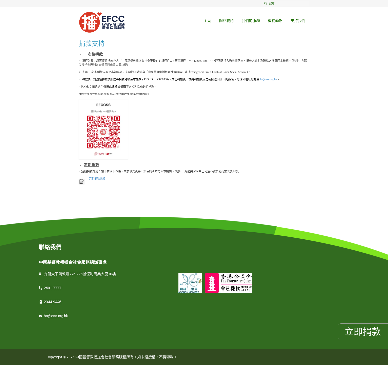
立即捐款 (363, 332)
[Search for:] (285, 3)
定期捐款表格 (97, 178)
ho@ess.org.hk (268, 79)
